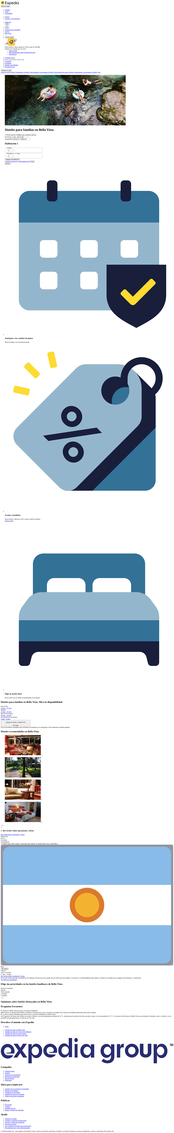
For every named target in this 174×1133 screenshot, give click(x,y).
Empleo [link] (7, 1073)
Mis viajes (8, 33)
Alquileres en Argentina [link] (12, 1092)
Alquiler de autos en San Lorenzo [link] (15, 1033)
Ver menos (5, 969)
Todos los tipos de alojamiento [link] (14, 1096)
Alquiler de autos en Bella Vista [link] (15, 1030)
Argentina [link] (8, 63)
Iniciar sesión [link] (9, 521)
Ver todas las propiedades (9, 980)
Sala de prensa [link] (9, 1078)
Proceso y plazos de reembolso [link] (14, 1122)
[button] (87, 1022)
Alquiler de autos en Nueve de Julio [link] (16, 1035)
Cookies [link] (7, 1106)
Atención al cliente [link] (11, 1119)
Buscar (8, 163)
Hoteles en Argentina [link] (11, 1091)
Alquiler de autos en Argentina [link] (14, 1094)
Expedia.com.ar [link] (10, 58)
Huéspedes (8, 139)
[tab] (7, 1026)
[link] (22, 10)
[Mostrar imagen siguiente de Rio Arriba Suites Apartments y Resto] (3, 825)
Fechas (7, 137)
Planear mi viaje (6, 70)
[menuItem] (10, 72)
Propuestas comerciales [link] (12, 1077)
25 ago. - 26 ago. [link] (6, 712)
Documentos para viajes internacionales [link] (17, 1128)
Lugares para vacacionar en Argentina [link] (17, 1089)
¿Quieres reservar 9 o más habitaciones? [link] (17, 161)
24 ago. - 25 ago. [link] (6, 708)
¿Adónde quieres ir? (11, 135)
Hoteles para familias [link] (11, 65)
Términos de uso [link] (10, 1108)
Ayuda (7, 31)
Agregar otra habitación (12, 159)
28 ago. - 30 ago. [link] (6, 715)
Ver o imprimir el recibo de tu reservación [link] (18, 1126)
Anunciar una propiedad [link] (12, 1075)
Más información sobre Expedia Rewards (22, 52)
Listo (32, 161)
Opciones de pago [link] (10, 1124)
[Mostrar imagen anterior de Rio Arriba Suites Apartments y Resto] (1, 825)
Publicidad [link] (8, 1080)
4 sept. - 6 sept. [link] (5, 719)
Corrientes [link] (8, 61)
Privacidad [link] (8, 1105)
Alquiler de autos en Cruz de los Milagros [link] (18, 1032)
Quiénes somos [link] (9, 1071)
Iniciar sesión (9, 37)
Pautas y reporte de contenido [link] (14, 1110)
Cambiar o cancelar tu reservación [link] (15, 1120)
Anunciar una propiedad (12, 30)
